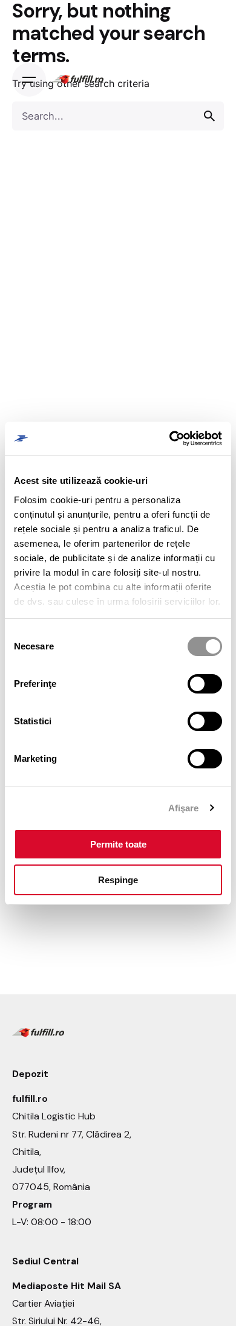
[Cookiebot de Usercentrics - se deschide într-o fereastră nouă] (169, 438)
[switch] (205, 684)
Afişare (183, 808)
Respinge (118, 880)
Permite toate (118, 844)
